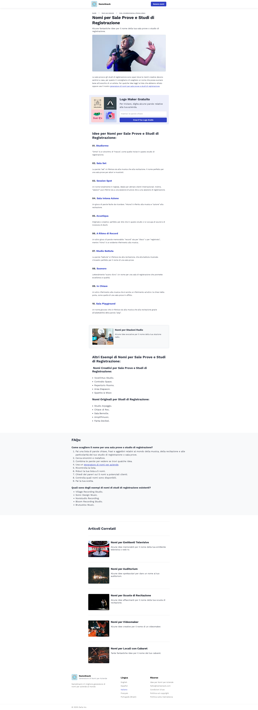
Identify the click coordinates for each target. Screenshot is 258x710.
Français (124, 693)
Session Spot (104, 180)
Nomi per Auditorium (124, 568)
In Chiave (102, 286)
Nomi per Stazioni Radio (129, 329)
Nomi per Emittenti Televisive (130, 542)
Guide (94, 13)
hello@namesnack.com (160, 686)
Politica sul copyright (159, 693)
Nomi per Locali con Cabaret (129, 648)
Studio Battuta (104, 251)
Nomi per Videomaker (124, 621)
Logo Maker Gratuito (135, 99)
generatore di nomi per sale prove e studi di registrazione (135, 86)
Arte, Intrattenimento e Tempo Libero (132, 13)
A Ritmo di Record (107, 233)
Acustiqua (102, 215)
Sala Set (101, 163)
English (124, 682)
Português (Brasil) (128, 697)
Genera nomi (158, 4)
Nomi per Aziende (108, 13)
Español (124, 686)
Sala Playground (105, 303)
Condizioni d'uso (157, 690)
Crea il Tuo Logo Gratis (143, 120)
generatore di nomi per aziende (101, 464)
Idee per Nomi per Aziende (161, 682)
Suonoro (101, 268)
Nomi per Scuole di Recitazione (131, 595)
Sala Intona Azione (108, 198)
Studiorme (102, 145)
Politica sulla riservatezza (161, 697)
